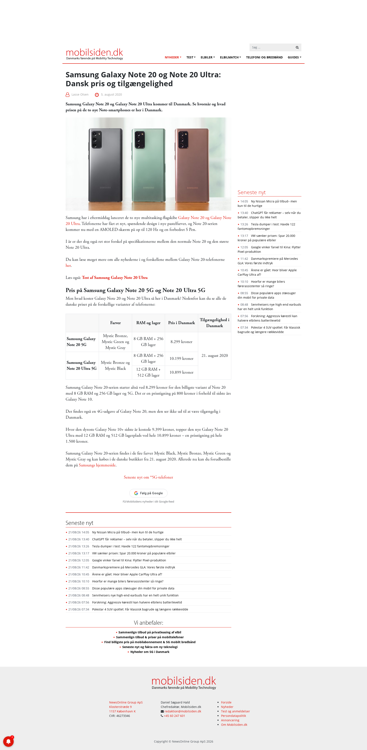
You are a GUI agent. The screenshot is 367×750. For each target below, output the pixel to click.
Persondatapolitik (233, 716)
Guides (293, 57)
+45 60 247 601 (174, 716)
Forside (226, 702)
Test (189, 57)
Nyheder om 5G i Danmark (149, 652)
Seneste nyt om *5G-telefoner (148, 477)
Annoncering (230, 720)
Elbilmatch (229, 57)
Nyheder (172, 57)
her (68, 265)
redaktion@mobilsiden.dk (183, 711)
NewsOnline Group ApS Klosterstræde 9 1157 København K (126, 706)
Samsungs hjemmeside (97, 465)
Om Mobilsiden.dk (234, 725)
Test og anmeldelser (235, 711)
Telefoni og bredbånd (264, 57)
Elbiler (206, 57)
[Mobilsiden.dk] (94, 52)
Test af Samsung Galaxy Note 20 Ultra (115, 277)
